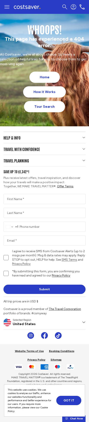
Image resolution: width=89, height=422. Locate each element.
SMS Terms (69, 260)
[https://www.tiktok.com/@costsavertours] (58, 335)
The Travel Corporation (65, 309)
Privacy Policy (61, 275)
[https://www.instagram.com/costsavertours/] (30, 335)
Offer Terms (65, 186)
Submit (44, 289)
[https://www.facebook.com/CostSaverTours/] (44, 335)
